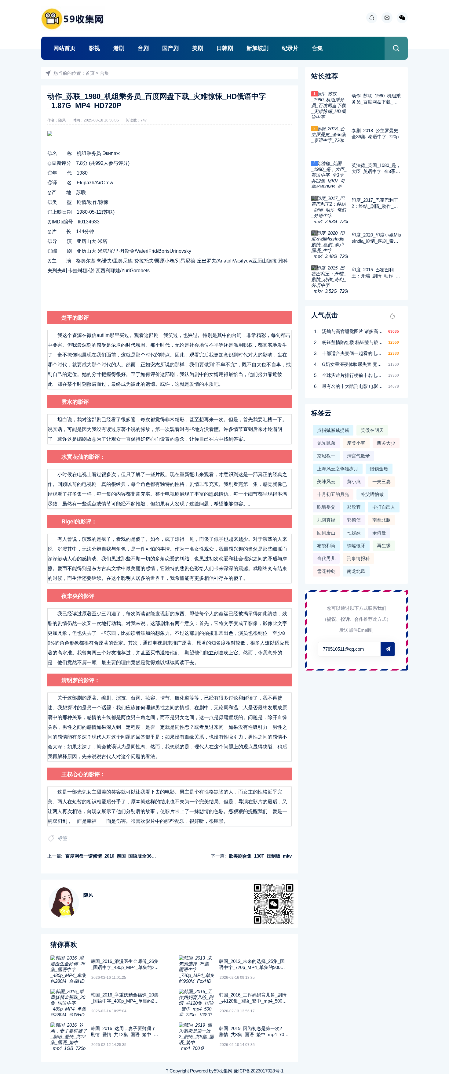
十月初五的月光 (333, 494)
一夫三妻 (381, 481)
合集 (317, 48)
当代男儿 (326, 558)
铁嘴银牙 (356, 545)
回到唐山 (326, 532)
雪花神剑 (326, 571)
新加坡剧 (257, 48)
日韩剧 (225, 48)
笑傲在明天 (372, 430)
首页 (90, 73)
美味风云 (326, 481)
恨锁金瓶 (379, 468)
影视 (94, 48)
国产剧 (170, 48)
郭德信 (354, 520)
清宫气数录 (358, 455)
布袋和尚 (326, 545)
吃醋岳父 (326, 507)
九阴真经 (326, 520)
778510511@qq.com (343, 649)
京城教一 (326, 455)
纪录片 (290, 48)
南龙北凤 (356, 571)
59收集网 (223, 1070)
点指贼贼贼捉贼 (333, 430)
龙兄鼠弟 (326, 443)
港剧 (118, 48)
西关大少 (386, 443)
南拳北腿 (381, 520)
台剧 (143, 48)
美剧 (197, 48)
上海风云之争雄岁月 (337, 468)
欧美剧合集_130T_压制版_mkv (260, 856)
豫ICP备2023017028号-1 (258, 1070)
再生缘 (384, 545)
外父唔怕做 (372, 494)
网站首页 (64, 48)
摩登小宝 (356, 443)
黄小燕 (354, 481)
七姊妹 (354, 532)
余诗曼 (379, 532)
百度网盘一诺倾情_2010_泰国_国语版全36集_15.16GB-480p (126, 856)
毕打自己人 (383, 507)
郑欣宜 (354, 507)
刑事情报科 (358, 558)
